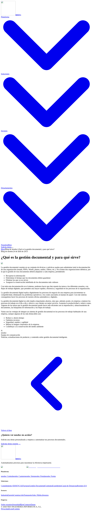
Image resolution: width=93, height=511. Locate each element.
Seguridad (16, 505)
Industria (4, 495)
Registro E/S (82, 486)
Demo (33, 505)
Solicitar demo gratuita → (11, 444)
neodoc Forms (50, 476)
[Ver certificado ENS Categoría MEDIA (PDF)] (43, 467)
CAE (21, 486)
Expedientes (57, 486)
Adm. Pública (37, 495)
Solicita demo (6, 247)
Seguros (45, 495)
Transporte (28, 495)
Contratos (48, 486)
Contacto (27, 505)
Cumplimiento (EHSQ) (10, 486)
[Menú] (12, 247)
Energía (11, 495)
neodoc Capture (19, 476)
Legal (11, 509)
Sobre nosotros (6, 505)
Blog (10, 245)
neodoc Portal (39, 476)
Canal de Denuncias (69, 486)
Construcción (19, 495)
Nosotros (4, 245)
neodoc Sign (29, 476)
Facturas (26, 486)
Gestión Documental (37, 486)
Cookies (16, 509)
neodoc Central (7, 476)
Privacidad (5, 509)
